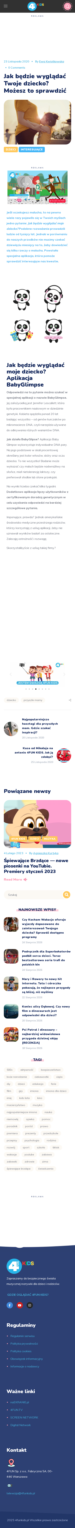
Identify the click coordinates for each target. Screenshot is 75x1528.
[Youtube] (20, 1305)
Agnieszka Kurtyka (45, 853)
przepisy (12, 1140)
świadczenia (45, 1168)
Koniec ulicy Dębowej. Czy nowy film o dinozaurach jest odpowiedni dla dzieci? (46, 1011)
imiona (34, 1091)
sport (26, 1147)
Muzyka (50, 839)
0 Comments (16, 67)
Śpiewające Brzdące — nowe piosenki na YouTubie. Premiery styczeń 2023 (36, 866)
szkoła (41, 1147)
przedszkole (51, 1133)
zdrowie (29, 1161)
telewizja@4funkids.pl (21, 1493)
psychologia (32, 1140)
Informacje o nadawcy (24, 1366)
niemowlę (12, 1119)
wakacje (12, 1154)
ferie (53, 1084)
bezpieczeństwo (51, 1069)
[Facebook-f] (10, 1305)
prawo (44, 1126)
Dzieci (11, 150)
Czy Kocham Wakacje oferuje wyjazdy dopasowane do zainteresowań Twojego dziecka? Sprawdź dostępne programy (44, 928)
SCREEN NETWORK (24, 1417)
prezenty (30, 1133)
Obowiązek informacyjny (26, 1359)
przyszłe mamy (33, 700)
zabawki (12, 1161)
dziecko (11, 700)
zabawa (47, 1154)
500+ (10, 1069)
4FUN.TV (16, 1410)
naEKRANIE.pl (19, 1402)
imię (9, 1098)
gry (21, 1091)
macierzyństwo (16, 1105)
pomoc (46, 1119)
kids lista (24, 1098)
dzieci (21, 1084)
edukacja (37, 1084)
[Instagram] (30, 1305)
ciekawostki (42, 1076)
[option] (37, 842)
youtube (29, 1154)
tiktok (56, 1147)
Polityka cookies (20, 1351)
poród (29, 1126)
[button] (10, 674)
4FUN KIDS (18, 839)
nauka (48, 1112)
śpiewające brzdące (19, 1168)
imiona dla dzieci (56, 1091)
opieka (30, 1119)
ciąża (59, 1076)
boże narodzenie (17, 1076)
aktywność (26, 1069)
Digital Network (20, 1425)
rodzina (51, 1140)
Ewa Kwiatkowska (51, 61)
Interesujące (32, 150)
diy (8, 1084)
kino (39, 1098)
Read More (13, 879)
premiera (12, 1133)
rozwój (11, 1147)
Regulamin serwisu (22, 1336)
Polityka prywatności (24, 1343)
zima (45, 1161)
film (9, 1091)
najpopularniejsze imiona (22, 1112)
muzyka (37, 1105)
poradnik (12, 1126)
